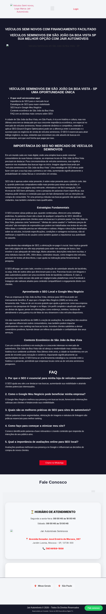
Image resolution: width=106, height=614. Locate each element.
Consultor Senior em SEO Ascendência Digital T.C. (58, 611)
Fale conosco (94, 608)
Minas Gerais (44, 586)
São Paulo (67, 586)
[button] (52, 8)
